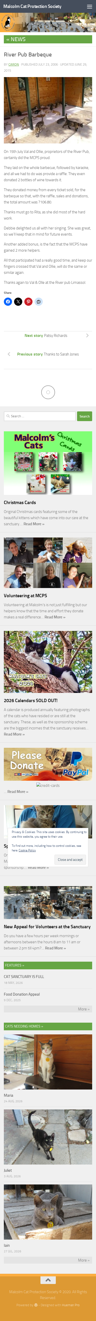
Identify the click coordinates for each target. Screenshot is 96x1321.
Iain (7, 1245)
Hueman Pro (71, 1305)
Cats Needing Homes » (24, 1026)
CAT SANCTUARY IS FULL (24, 976)
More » (84, 1009)
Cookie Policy (27, 850)
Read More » (34, 524)
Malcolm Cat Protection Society (32, 6)
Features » (14, 965)
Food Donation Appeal (22, 994)
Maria (8, 1095)
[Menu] (89, 6)
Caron (13, 64)
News (18, 39)
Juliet (8, 1170)
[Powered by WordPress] (35, 1305)
